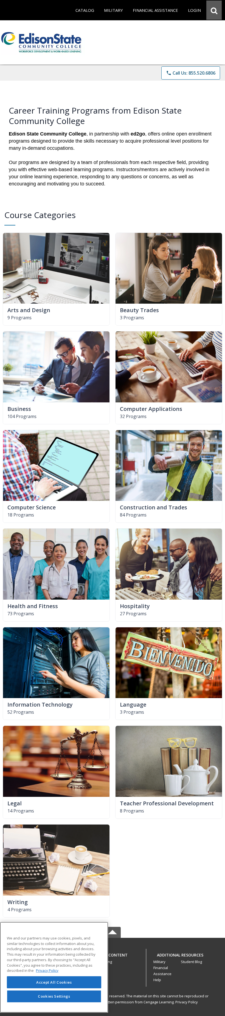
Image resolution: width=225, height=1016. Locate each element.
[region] (54, 967)
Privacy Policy (186, 1002)
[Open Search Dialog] (214, 10)
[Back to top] (112, 958)
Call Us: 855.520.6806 (190, 73)
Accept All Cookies (54, 982)
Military (159, 961)
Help (157, 979)
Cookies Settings (54, 996)
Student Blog (191, 961)
